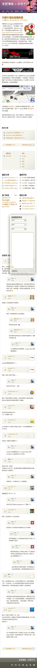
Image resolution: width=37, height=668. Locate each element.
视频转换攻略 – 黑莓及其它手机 (14, 138)
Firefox (4, 198)
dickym (10, 487)
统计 (12, 11)
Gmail (9, 197)
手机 (23, 164)
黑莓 (23, 167)
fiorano (10, 420)
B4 (14, 562)
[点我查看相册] (18, 102)
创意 (3, 204)
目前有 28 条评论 (9, 255)
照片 (22, 11)
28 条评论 (24, 20)
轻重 (23, 185)
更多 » (16, 195)
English (34, 11)
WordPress (13, 202)
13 (5, 610)
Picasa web (5, 32)
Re (9, 279)
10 (5, 488)
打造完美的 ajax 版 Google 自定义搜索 (14, 183)
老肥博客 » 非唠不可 (15, 4)
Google (24, 156)
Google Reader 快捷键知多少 (14, 133)
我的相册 (10, 106)
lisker (9, 406)
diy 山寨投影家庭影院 (10, 180)
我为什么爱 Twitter (9, 177)
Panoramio (18, 32)
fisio (8, 20)
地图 (23, 161)
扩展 (15, 204)
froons (10, 608)
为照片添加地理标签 (12, 17)
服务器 (17, 11)
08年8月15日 (15, 20)
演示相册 (30, 109)
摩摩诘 (10, 296)
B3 (13, 344)
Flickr (11, 32)
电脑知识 (16, 330)
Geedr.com (11, 391)
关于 (29, 11)
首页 (3, 11)
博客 (6, 204)
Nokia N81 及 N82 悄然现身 (13, 135)
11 (5, 511)
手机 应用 (8, 156)
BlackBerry (5, 43)
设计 (5, 206)
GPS (3, 28)
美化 (3, 206)
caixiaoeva (11, 434)
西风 (23, 180)
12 (5, 576)
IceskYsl (10, 510)
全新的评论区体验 (9, 185)
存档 (7, 11)
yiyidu (9, 356)
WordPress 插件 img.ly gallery (12, 188)
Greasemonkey (6, 202)
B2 (11, 320)
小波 (23, 188)
